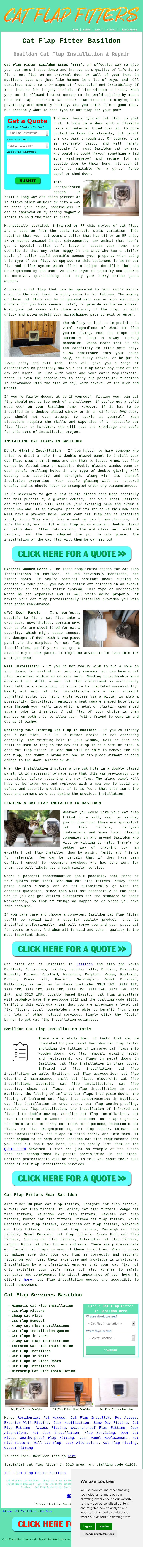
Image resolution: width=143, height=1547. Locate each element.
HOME (75, 29)
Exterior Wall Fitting (26, 1423)
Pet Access (126, 1418)
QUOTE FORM (15, 1149)
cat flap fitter (123, 1043)
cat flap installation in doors (104, 1089)
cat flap (111, 118)
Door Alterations (82, 1443)
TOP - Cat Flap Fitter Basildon (35, 1473)
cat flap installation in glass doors (98, 1064)
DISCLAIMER (129, 29)
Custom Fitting (18, 1448)
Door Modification (71, 1423)
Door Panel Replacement (103, 1438)
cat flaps (38, 1249)
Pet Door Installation (56, 1433)
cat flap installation (54, 1020)
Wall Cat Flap (47, 1443)
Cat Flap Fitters (25, 1511)
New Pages (46, 1511)
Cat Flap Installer (90, 1418)
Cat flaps (14, 964)
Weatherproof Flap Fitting (98, 1428)
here (28, 1280)
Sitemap (7, 1511)
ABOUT (99, 29)
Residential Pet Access (41, 1418)
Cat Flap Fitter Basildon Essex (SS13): (44, 65)
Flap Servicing (100, 1433)
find (19, 1204)
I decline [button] (104, 1526)
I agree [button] (87, 1526)
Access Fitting (51, 1428)
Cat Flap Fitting (120, 1443)
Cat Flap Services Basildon (43, 1295)
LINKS (86, 29)
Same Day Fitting (111, 1423)
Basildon (84, 964)
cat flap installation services (53, 1164)
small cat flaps (74, 1079)
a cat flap (21, 100)
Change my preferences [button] (98, 1533)
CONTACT (112, 29)
